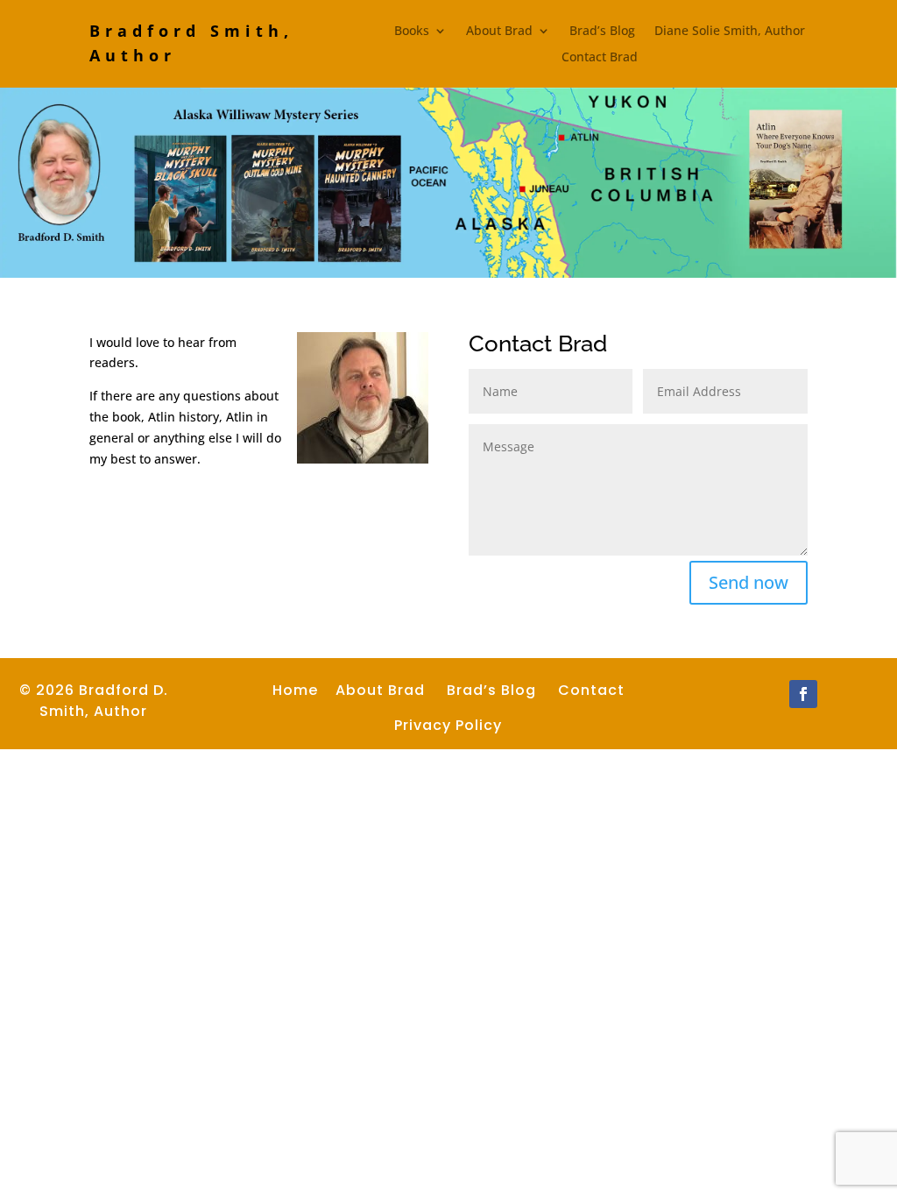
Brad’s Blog (602, 32)
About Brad (499, 32)
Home (295, 690)
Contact (591, 690)
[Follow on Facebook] (803, 694)
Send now (748, 582)
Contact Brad (600, 58)
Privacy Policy (448, 725)
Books (411, 32)
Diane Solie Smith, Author (729, 32)
